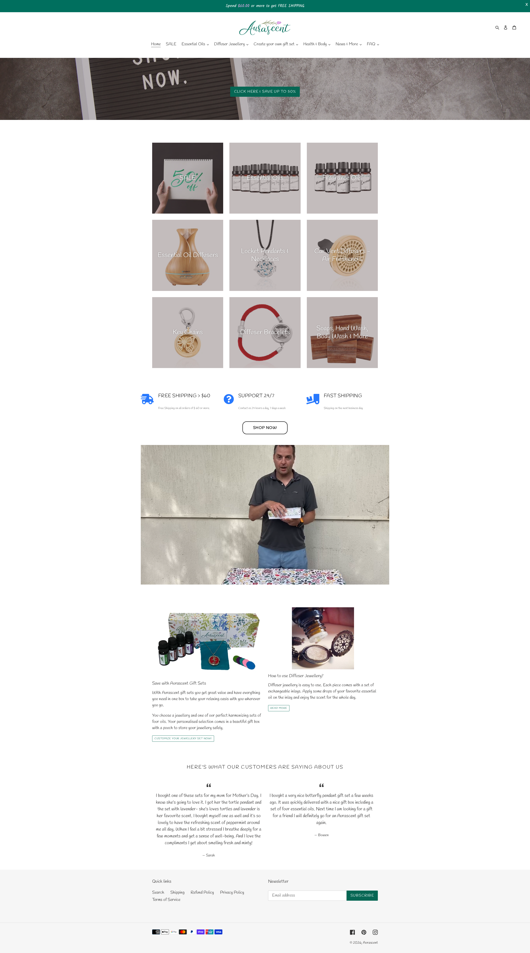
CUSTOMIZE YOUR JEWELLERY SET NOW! (183, 738)
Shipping (177, 892)
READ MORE (278, 708)
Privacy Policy (232, 892)
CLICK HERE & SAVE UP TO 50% (265, 91)
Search (158, 892)
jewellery (182, 715)
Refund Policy (202, 892)
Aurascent (370, 942)
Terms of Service (166, 900)
